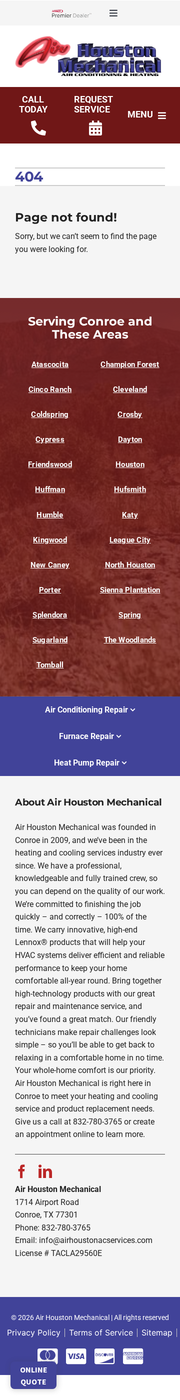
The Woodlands (130, 640)
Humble (49, 515)
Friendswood (50, 464)
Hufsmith (130, 489)
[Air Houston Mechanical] (90, 39)
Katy (130, 515)
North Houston (130, 565)
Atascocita (50, 364)
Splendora (49, 615)
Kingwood (50, 540)
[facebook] (21, 1171)
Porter (50, 590)
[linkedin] (45, 1171)
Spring (129, 615)
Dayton (130, 439)
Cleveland (130, 389)
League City (130, 540)
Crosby (130, 414)
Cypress (50, 439)
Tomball (50, 665)
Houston (130, 464)
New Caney (50, 565)
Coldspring (49, 414)
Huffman (50, 489)
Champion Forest (129, 364)
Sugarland (50, 640)
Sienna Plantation (130, 590)
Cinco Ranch (50, 389)
